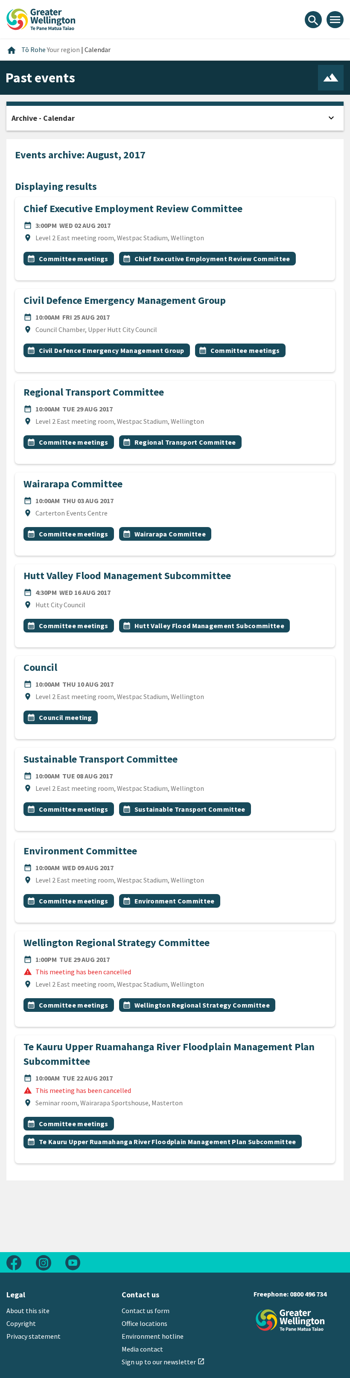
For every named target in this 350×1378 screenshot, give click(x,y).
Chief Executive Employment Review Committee (132, 208)
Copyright (21, 1323)
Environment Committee (80, 850)
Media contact (142, 1349)
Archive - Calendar (43, 118)
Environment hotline (153, 1336)
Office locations (144, 1323)
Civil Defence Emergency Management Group (124, 300)
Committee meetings (73, 258)
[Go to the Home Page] (290, 1320)
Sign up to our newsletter (163, 1362)
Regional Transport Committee (93, 392)
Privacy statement (33, 1336)
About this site (28, 1310)
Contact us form (145, 1310)
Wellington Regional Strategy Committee (116, 942)
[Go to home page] (41, 18)
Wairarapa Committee (72, 483)
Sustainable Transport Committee (100, 759)
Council (40, 667)
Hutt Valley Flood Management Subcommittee (127, 575)
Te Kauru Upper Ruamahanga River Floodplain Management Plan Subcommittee (167, 1141)
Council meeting (65, 717)
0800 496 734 (308, 1294)
